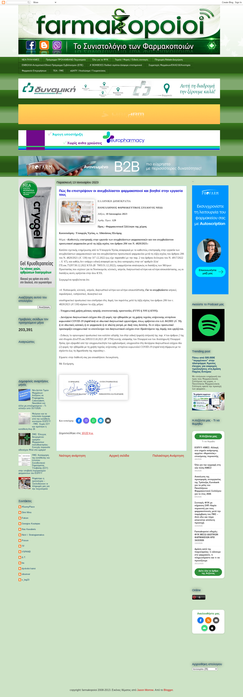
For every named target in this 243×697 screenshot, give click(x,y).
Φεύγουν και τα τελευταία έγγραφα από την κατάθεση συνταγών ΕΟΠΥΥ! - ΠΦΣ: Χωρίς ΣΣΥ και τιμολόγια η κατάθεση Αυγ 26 (35, 421)
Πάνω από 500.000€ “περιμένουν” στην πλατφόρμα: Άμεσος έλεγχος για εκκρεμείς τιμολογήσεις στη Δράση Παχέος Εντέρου (206, 364)
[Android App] (204, 628)
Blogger (168, 690)
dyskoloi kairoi (29, 568)
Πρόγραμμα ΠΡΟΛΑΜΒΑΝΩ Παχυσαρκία (66, 59)
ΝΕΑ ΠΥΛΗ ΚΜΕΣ (30, 59)
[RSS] (208, 620)
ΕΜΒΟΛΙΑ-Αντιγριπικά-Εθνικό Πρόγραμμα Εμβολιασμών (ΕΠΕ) (52, 65)
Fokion (25, 518)
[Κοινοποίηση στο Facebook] (79, 421)
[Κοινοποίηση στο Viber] (86, 421)
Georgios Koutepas (31, 523)
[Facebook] (200, 620)
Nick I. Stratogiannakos (33, 535)
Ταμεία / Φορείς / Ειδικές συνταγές (131, 59)
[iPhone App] (212, 628)
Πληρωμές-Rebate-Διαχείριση (169, 59)
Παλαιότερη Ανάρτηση (168, 455)
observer (26, 574)
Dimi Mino (26, 512)
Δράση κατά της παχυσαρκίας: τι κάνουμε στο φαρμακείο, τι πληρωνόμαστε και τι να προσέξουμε (208, 555)
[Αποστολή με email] (108, 421)
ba (23, 563)
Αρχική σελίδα (119, 455)
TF (23, 546)
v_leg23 (25, 579)
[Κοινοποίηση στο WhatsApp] (93, 421)
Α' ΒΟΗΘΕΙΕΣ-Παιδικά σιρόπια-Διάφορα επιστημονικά (116, 65)
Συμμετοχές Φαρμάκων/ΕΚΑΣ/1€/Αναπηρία (169, 65)
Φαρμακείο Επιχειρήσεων (34, 70)
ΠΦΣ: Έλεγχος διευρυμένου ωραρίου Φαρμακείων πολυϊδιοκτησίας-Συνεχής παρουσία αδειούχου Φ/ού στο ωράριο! (34, 442)
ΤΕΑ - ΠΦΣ (58, 70)
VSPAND (26, 551)
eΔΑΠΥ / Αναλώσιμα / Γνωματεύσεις (87, 70)
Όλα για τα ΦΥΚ (100, 59)
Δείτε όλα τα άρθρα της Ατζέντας (208, 572)
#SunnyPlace (28, 507)
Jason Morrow (145, 690)
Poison (25, 540)
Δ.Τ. (24, 557)
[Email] (216, 620)
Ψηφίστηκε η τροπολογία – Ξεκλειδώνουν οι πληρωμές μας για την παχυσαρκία (41, 483)
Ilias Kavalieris (29, 529)
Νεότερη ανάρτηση (72, 455)
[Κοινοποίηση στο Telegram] (101, 421)
